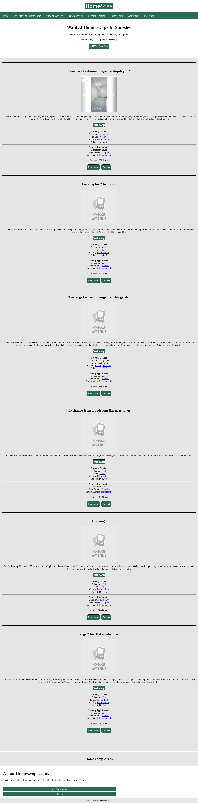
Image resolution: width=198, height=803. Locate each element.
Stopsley (102, 136)
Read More (93, 167)
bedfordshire (103, 139)
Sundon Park (102, 700)
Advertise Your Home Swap (27, 15)
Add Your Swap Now (99, 46)
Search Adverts (75, 15)
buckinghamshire (103, 365)
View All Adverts (54, 15)
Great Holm (102, 363)
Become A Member (97, 15)
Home (5, 15)
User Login (117, 15)
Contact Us (148, 15)
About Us (133, 15)
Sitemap (59, 794)
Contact (106, 167)
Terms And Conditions (59, 789)
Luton (102, 250)
